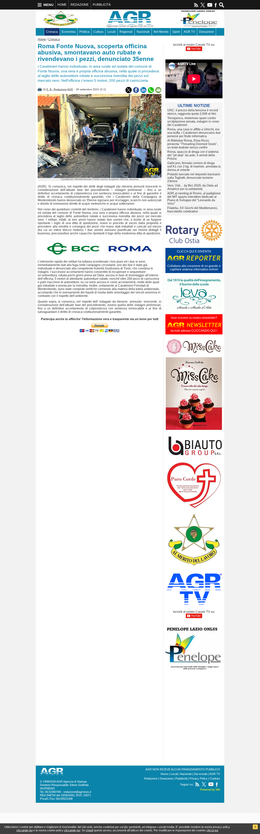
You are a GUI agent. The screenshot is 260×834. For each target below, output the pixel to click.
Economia (68, 31)
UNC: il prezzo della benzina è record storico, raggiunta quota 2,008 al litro (192, 112)
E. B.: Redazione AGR (59, 89)
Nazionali (143, 31)
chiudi (89, 830)
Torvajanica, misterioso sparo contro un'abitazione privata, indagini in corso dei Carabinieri (193, 121)
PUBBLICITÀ (102, 4)
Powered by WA (210, 789)
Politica (84, 31)
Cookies (215, 778)
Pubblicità (181, 778)
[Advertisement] (99, 366)
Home (42, 39)
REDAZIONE (80, 4)
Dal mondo (200, 774)
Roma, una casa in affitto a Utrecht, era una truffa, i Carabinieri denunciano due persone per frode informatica (194, 133)
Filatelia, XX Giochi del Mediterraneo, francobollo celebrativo (192, 209)
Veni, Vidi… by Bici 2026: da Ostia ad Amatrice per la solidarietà (192, 187)
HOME (62, 4)
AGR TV (189, 31)
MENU (48, 5)
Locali (111, 31)
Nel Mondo (161, 31)
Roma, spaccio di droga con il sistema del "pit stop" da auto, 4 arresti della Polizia (193, 155)
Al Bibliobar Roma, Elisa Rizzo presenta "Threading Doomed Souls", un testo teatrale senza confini (192, 144)
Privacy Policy (198, 778)
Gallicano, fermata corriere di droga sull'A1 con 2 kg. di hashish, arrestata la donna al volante (194, 166)
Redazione (150, 778)
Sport (176, 31)
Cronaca (52, 31)
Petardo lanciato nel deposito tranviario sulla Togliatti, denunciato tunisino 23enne (193, 178)
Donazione (206, 31)
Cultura (98, 31)
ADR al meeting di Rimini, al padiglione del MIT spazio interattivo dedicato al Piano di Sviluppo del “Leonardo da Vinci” (194, 198)
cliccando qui (24, 830)
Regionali (126, 31)
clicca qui (212, 830)
